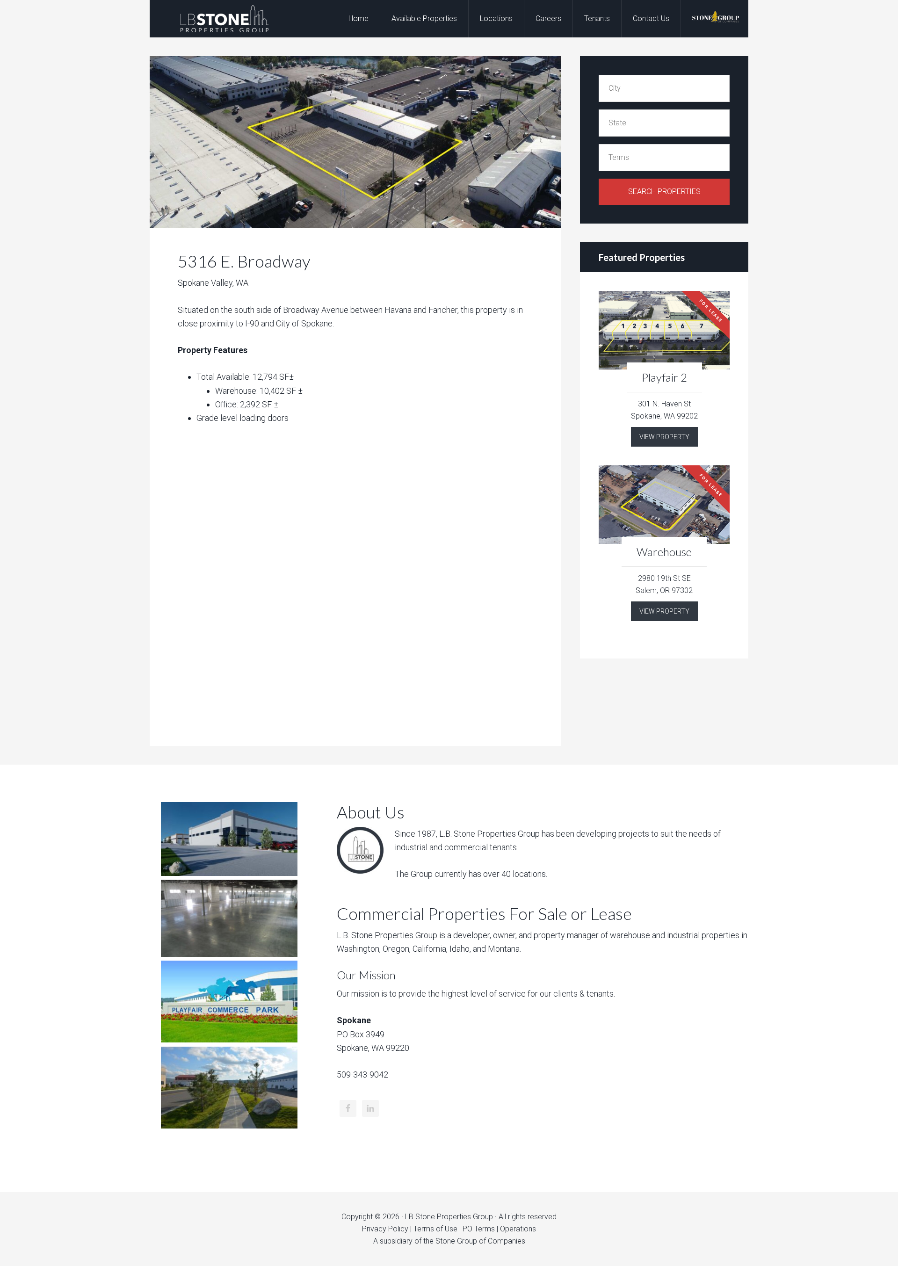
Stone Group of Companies (480, 1241)
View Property (664, 437)
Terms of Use (435, 1228)
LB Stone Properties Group (224, 18)
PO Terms (479, 1228)
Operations (518, 1228)
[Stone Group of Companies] (715, 18)
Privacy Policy (385, 1228)
